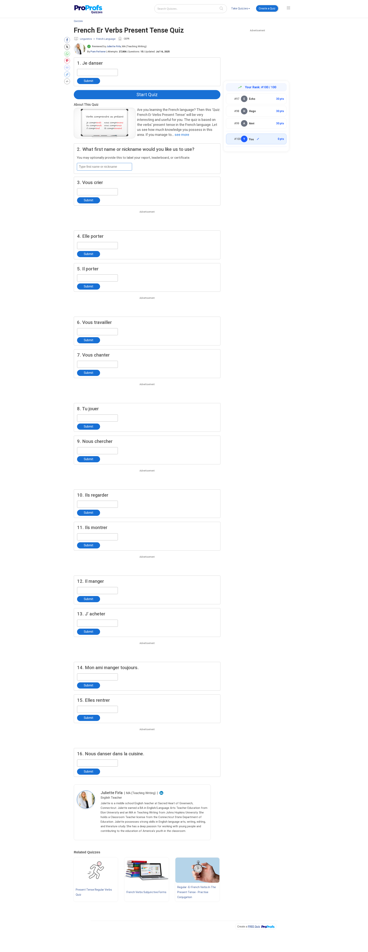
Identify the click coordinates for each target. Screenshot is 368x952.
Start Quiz (147, 94)
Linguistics (86, 38)
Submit (88, 81)
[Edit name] (257, 139)
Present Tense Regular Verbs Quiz (94, 892)
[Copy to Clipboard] (68, 74)
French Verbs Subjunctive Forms (146, 892)
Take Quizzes (239, 8)
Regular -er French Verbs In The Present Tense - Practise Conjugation (196, 892)
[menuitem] (240, 9)
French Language (105, 38)
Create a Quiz (267, 8)
